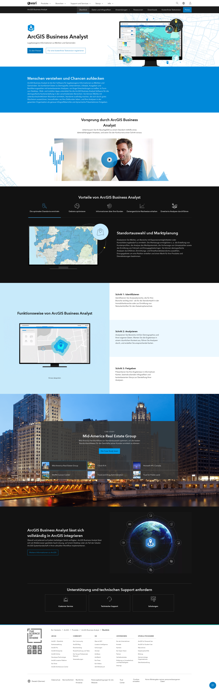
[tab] (44, 209)
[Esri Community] (29, 652)
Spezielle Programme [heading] (146, 636)
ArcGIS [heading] (53, 636)
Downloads (152, 10)
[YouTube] (40, 652)
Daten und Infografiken (101, 10)
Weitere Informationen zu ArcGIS (42, 552)
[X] (35, 647)
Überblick (83, 10)
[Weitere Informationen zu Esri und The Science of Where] (34, 636)
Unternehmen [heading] (121, 636)
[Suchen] (177, 3)
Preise (187, 10)
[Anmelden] (190, 3)
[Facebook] (29, 647)
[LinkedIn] (40, 647)
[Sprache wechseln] (183, 3)
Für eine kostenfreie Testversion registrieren (66, 51)
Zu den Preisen (35, 51)
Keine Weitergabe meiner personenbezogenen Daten (162, 680)
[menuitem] (60, 641)
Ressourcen (138, 10)
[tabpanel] (109, 246)
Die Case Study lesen (109, 451)
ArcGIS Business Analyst (37, 9)
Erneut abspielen (55, 378)
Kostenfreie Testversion (171, 10)
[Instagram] (35, 652)
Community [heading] (77, 636)
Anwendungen (121, 10)
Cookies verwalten (136, 680)
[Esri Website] (32, 3)
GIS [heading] (96, 636)
